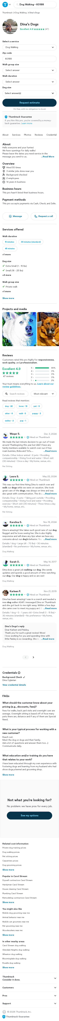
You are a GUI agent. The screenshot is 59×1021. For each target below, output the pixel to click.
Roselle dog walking (11, 963)
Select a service (10, 41)
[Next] (33, 657)
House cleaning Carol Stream (15, 889)
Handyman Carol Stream (13, 885)
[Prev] (25, 657)
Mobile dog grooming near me (16, 913)
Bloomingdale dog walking (14, 959)
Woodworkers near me (12, 930)
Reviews (39, 135)
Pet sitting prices (10, 856)
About (5, 135)
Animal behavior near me (13, 917)
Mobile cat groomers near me (15, 922)
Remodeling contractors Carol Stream (19, 898)
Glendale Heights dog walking (15, 950)
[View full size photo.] (19, 329)
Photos (27, 135)
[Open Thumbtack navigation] (7, 4)
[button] (10, 26)
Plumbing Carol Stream (12, 893)
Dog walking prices (11, 852)
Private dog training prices (14, 848)
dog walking (21, 13)
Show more (8, 870)
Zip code (7, 53)
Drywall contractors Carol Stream (17, 880)
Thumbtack (7, 13)
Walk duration (9, 76)
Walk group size (10, 64)
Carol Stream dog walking (14, 945)
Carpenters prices (10, 861)
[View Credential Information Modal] (18, 672)
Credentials (52, 135)
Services (16, 135)
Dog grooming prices (11, 865)
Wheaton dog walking (12, 954)
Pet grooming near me (12, 926)
